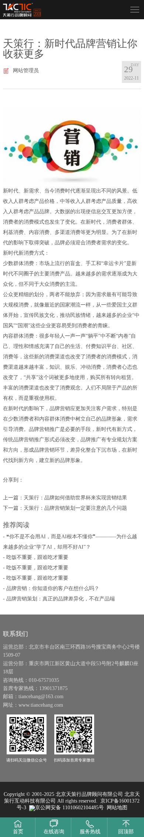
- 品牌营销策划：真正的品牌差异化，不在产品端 (59, 599)
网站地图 (117, 807)
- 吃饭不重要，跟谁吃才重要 (35, 557)
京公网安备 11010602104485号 (69, 807)
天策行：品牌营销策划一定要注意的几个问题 (75, 508)
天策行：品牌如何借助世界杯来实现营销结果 (75, 497)
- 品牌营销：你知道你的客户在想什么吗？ (51, 588)
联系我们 (15, 633)
